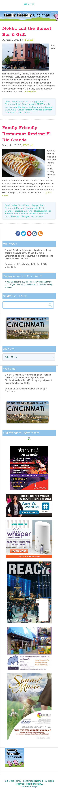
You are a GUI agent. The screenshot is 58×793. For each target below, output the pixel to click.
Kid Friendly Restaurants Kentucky (27, 105)
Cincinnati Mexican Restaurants (21, 208)
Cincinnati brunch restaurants (20, 104)
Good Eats (23, 101)
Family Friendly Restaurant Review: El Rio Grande (26, 134)
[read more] (30, 91)
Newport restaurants (32, 216)
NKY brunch (24, 112)
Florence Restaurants (35, 210)
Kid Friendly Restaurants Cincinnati (28, 212)
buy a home (27, 281)
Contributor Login (29, 786)
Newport (37, 109)
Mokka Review (24, 109)
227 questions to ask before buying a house (28, 285)
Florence (18, 210)
